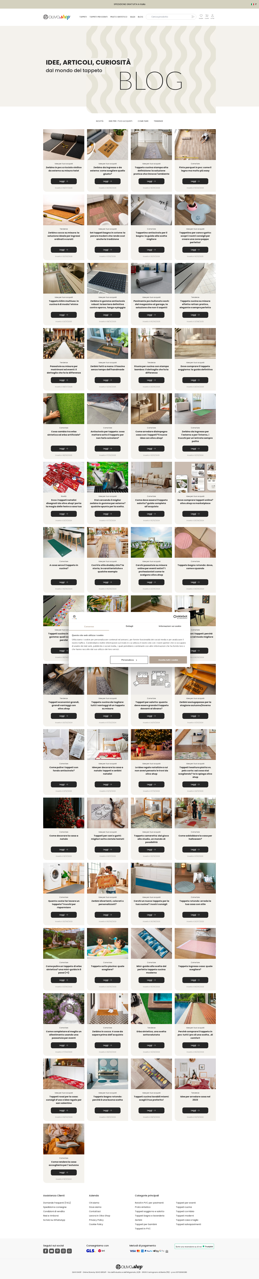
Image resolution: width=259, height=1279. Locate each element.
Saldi (132, 16)
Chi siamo (94, 1202)
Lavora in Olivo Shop (99, 1215)
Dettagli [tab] (129, 626)
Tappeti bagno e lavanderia (149, 1215)
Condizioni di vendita (54, 1211)
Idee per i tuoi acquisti (120, 121)
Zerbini (138, 1220)
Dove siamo (95, 1207)
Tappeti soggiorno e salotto (149, 1211)
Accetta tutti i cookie (168, 660)
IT (252, 4)
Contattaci (95, 1211)
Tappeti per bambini (146, 1224)
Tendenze (158, 121)
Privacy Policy (96, 1220)
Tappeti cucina (184, 1207)
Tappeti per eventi (99, 16)
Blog (140, 16)
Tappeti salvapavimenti (188, 1224)
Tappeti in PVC (143, 1228)
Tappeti (83, 16)
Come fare (143, 121)
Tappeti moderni (185, 1215)
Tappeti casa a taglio (187, 1220)
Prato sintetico (118, 16)
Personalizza (127, 660)
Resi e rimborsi (51, 1215)
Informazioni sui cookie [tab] (170, 626)
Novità (99, 121)
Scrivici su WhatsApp (54, 1220)
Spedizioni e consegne (55, 1207)
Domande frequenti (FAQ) (57, 1202)
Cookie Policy (96, 1224)
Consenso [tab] (89, 626)
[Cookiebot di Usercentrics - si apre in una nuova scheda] (175, 617)
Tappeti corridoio (185, 1211)
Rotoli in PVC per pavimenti (149, 1202)
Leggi (61, 181)
